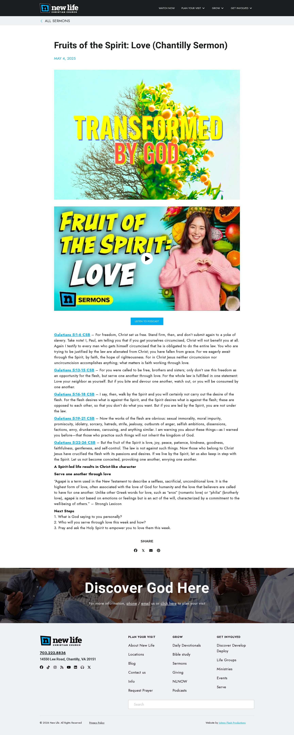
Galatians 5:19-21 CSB (74, 418)
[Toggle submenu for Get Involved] (251, 8)
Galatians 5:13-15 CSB (74, 370)
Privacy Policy (96, 723)
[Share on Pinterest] (158, 550)
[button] (147, 259)
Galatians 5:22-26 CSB (74, 442)
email (145, 603)
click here (169, 603)
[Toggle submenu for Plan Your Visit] (203, 8)
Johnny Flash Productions (232, 723)
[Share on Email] (151, 550)
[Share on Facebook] (135, 550)
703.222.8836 (53, 652)
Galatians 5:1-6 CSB (72, 334)
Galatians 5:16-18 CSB (74, 394)
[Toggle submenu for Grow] (222, 8)
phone (131, 603)
